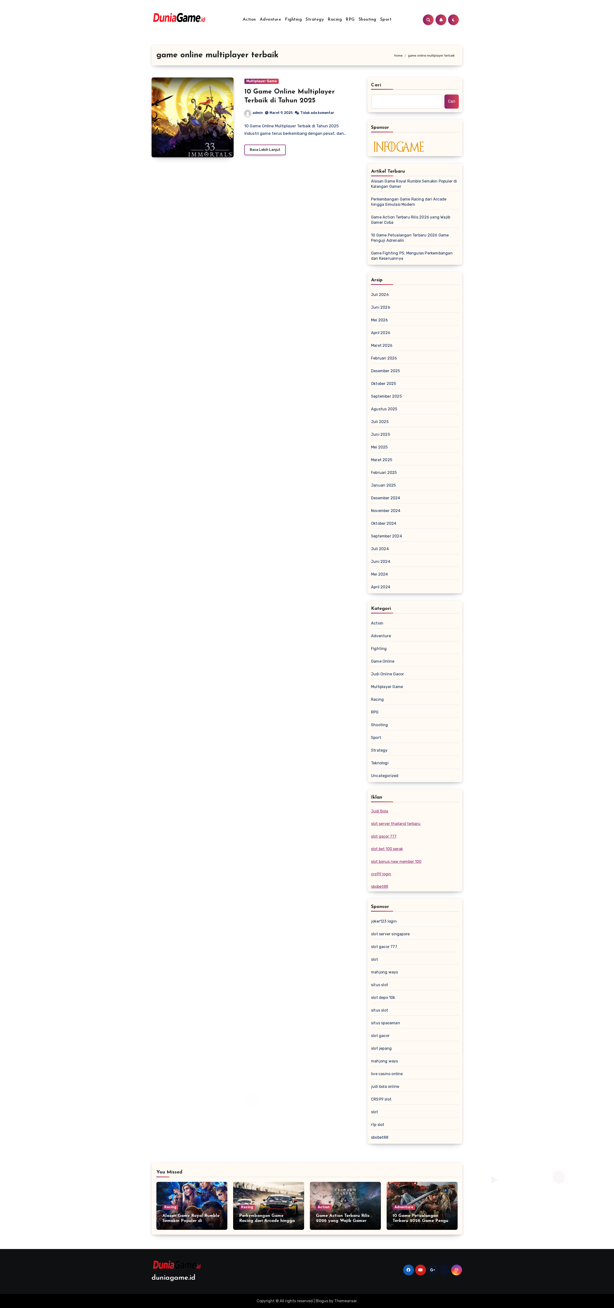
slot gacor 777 (383, 836)
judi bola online (385, 1086)
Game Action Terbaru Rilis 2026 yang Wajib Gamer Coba (410, 220)
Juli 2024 (380, 549)
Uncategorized (385, 775)
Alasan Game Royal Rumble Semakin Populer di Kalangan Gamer (414, 184)
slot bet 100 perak (387, 849)
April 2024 (380, 587)
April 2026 (380, 332)
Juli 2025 (380, 421)
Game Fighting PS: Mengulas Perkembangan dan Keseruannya (412, 256)
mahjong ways (384, 972)
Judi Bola (379, 811)
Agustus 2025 (384, 409)
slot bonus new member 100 (396, 861)
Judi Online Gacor (387, 674)
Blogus (322, 1301)
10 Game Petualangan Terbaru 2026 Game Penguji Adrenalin (410, 238)
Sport (386, 20)
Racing (335, 20)
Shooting (367, 20)
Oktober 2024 (383, 523)
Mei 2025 (379, 447)
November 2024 (386, 510)
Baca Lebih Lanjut (265, 150)
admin (258, 113)
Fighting (293, 20)
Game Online (382, 661)
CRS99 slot (381, 1099)
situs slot (379, 985)
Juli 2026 (380, 294)
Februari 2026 (384, 358)
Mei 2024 (379, 574)
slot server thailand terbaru (395, 823)
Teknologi (380, 763)
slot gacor (380, 1035)
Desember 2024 (385, 498)
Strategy (315, 20)
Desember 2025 (385, 371)
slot (374, 959)
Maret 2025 (381, 460)
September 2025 (386, 396)
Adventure (270, 20)
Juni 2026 (380, 307)
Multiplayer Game (261, 81)
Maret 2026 (381, 345)
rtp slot (377, 1124)
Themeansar (345, 1301)
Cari (376, 85)
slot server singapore (390, 934)
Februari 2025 (384, 472)
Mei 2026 (379, 320)
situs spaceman (385, 1023)
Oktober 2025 (383, 383)
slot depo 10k (383, 997)
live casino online (387, 1074)
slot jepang (381, 1048)
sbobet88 (379, 886)
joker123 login (384, 921)
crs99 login (381, 874)
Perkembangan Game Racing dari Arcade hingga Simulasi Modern (408, 202)
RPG (350, 20)
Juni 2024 (380, 561)
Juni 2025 (380, 434)
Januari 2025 (383, 485)
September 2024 (386, 536)
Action (249, 20)
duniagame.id (173, 1278)
